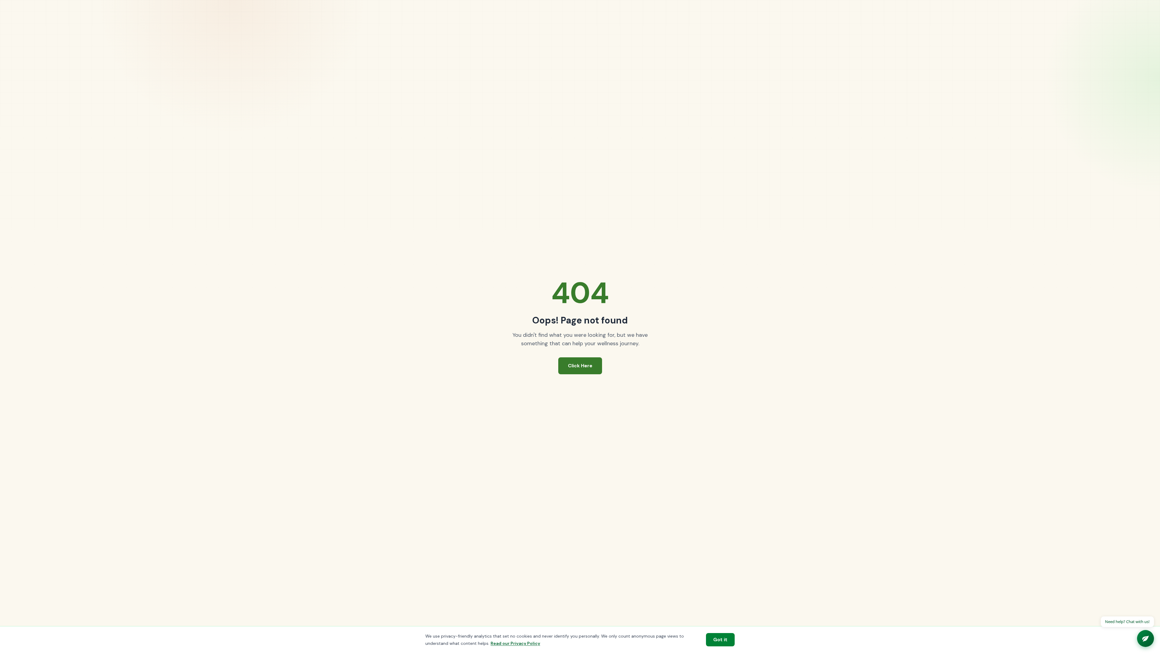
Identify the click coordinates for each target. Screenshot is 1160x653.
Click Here (580, 365)
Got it (720, 639)
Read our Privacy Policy (515, 643)
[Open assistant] (1145, 638)
